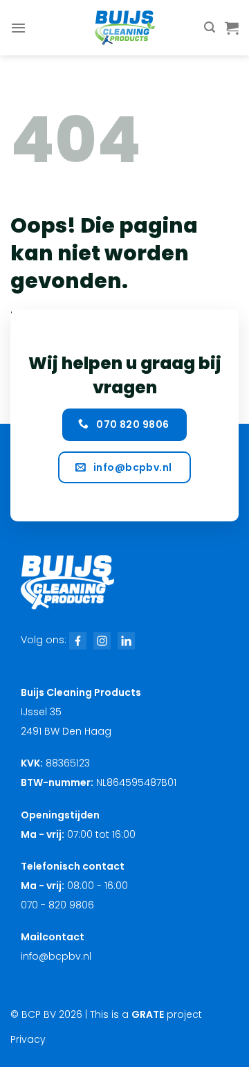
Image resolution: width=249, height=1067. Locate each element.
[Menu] (18, 27)
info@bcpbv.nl (56, 956)
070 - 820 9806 (57, 905)
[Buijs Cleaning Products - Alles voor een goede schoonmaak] (124, 27)
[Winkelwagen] (232, 27)
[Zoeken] (209, 27)
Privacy (28, 1039)
